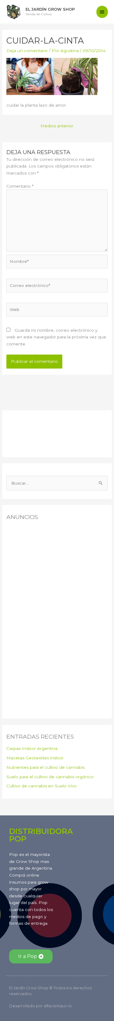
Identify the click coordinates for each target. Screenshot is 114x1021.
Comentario (19, 186)
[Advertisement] (36, 432)
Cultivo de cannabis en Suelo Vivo (41, 785)
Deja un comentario (27, 50)
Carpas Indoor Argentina (31, 748)
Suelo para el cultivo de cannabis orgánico (50, 776)
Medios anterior (56, 125)
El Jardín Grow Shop (50, 9)
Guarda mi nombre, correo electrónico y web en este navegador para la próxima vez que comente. (56, 337)
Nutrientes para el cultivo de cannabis (45, 767)
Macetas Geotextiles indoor (35, 757)
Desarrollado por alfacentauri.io (40, 1005)
